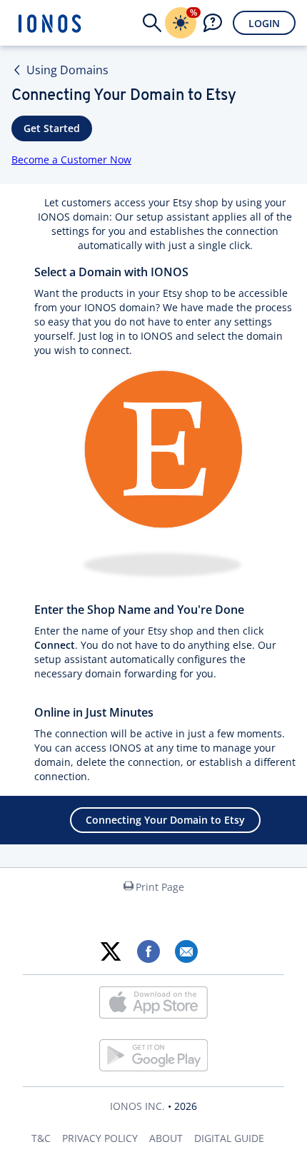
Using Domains (67, 70)
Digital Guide (229, 1138)
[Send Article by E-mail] (186, 951)
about (166, 1138)
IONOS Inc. (137, 1106)
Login (264, 23)
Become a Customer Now (71, 159)
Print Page (160, 887)
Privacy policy (100, 1138)
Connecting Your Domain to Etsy (165, 820)
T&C (41, 1138)
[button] (152, 23)
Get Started (52, 128)
